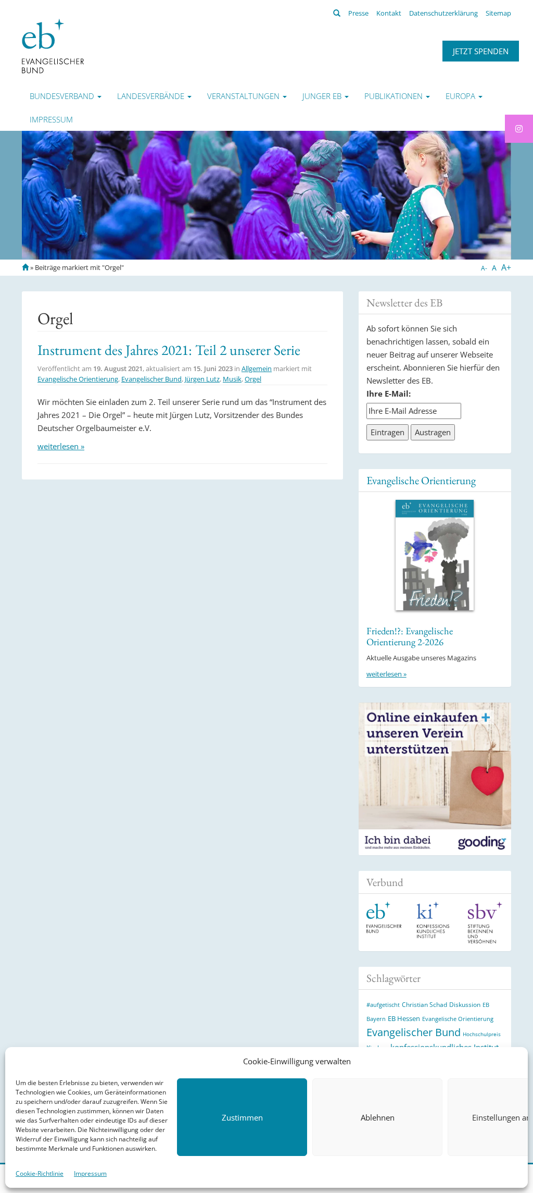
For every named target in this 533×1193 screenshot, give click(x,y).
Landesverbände (151, 96)
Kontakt (388, 13)
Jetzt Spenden (481, 51)
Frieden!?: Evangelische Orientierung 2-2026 (409, 636)
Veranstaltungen (244, 96)
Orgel (253, 379)
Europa (461, 96)
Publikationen (394, 96)
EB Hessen (404, 1018)
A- (484, 268)
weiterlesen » (60, 446)
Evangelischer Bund (151, 379)
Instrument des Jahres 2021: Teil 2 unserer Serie (168, 349)
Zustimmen (242, 1117)
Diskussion (464, 1004)
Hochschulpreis (482, 1034)
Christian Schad (424, 1004)
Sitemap (498, 13)
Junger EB (323, 96)
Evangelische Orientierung (77, 379)
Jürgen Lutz (202, 379)
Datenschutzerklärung (443, 13)
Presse (358, 13)
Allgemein (257, 368)
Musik (232, 379)
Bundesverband (63, 96)
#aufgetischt (383, 1004)
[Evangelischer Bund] (53, 45)
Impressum (90, 1173)
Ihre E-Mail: (388, 393)
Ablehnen (378, 1117)
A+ (506, 267)
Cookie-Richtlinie (40, 1173)
